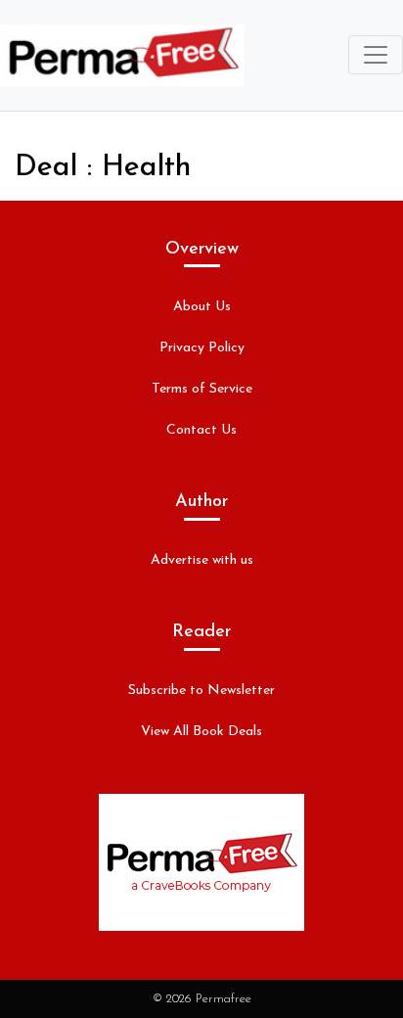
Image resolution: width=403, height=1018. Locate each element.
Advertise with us (202, 560)
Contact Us (201, 430)
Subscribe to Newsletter (201, 690)
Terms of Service (202, 389)
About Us (202, 307)
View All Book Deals (201, 731)
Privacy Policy (202, 348)
